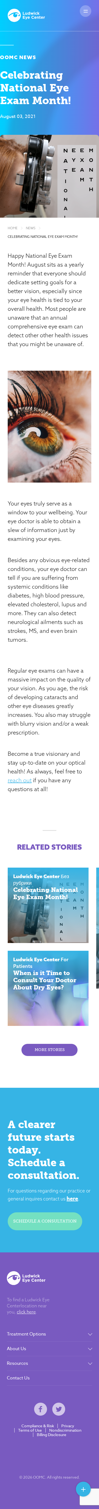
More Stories (50, 1049)
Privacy (67, 1426)
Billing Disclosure (51, 1434)
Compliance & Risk (37, 1426)
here (72, 1198)
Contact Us (18, 1378)
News (30, 228)
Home (13, 228)
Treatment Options (26, 1334)
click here (26, 1312)
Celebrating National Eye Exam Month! (43, 237)
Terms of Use (30, 1430)
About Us (16, 1348)
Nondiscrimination (65, 1430)
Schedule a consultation (45, 1221)
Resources (17, 1363)
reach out (20, 780)
